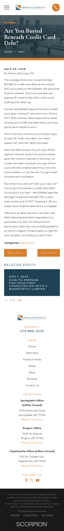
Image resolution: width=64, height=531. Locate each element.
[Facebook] (26, 480)
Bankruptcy (27, 242)
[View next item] (19, 300)
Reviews (32, 378)
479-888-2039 (32, 331)
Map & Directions (32, 419)
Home (32, 346)
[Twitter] (32, 480)
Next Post (48, 252)
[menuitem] (15, 515)
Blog (32, 372)
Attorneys (32, 352)
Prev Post (15, 252)
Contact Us (32, 385)
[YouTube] (37, 480)
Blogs (32, 365)
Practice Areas (32, 359)
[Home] (31, 7)
